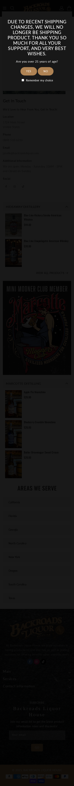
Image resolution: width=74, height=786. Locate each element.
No (45, 71)
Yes (28, 71)
